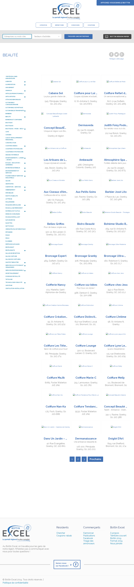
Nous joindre (116, 543)
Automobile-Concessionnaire (11, 103)
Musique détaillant (12, 217)
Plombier (8, 241)
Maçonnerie (9, 202)
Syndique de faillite (12, 276)
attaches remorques (13, 99)
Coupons (91, 25)
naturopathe (10, 220)
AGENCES (15, 81)
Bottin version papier (119, 36)
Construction (10, 142)
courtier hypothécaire (14, 148)
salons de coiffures (12, 259)
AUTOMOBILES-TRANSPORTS (15, 110)
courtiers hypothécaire (14, 151)
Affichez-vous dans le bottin (115, 3)
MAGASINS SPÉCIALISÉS (15, 205)
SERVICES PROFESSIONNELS (15, 270)
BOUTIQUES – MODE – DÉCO (15, 129)
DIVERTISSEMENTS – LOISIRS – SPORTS (15, 158)
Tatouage (8, 279)
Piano (7, 235)
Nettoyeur (9, 226)
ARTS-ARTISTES (15, 96)
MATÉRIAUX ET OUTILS (15, 211)
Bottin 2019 (115, 538)
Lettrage (8, 199)
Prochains (95, 459)
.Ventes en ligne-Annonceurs (11, 77)
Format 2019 (116, 541)
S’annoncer (88, 533)
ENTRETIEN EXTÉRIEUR (15, 168)
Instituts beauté (11, 196)
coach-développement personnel (13, 138)
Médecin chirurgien (12, 214)
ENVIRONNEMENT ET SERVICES (15, 171)
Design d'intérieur (12, 155)
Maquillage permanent (14, 208)
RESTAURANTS (15, 250)
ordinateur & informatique (15, 229)
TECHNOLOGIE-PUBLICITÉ (15, 282)
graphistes (9, 184)
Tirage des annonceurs (88, 542)
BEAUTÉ (15, 116)
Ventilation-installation (14, 288)
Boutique (8, 122)
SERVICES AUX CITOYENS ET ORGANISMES (15, 266)
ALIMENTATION (15, 84)
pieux (7, 238)
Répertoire (59, 25)
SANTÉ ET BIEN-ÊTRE (15, 262)
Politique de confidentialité (15, 582)
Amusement (9, 87)
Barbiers (8, 113)
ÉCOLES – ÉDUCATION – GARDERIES (15, 163)
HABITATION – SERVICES (15, 187)
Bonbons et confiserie (13, 119)
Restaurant (9, 247)
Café (7, 131)
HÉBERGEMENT (15, 190)
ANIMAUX (15, 90)
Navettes (8, 223)
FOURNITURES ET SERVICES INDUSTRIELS (15, 176)
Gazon (7, 180)
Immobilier (9, 193)
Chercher (60, 533)
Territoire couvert (118, 535)
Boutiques (9, 125)
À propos (43, 25)
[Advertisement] (67, 491)
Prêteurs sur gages (12, 244)
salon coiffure (11, 256)
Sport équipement (12, 273)
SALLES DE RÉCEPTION (12, 253)
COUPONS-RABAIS (15, 146)
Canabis (8, 134)
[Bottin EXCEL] (67, 10)
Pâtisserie (8, 232)
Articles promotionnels (14, 93)
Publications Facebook (89, 536)
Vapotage (8, 285)
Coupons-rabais (64, 535)
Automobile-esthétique (14, 107)
